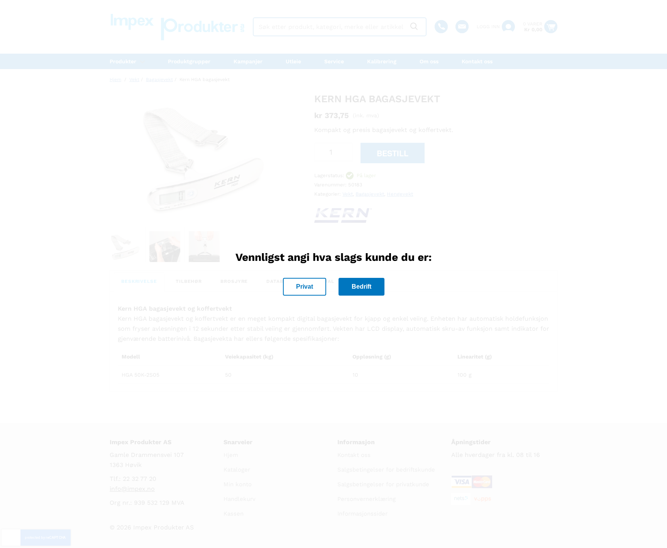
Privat (304, 286)
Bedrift (361, 286)
